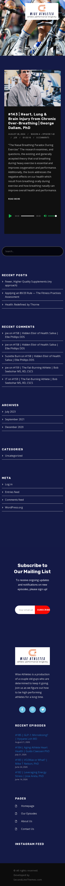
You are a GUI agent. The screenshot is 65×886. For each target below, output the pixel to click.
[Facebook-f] (22, 709)
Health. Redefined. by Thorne (22, 304)
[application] (32, 216)
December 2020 (14, 427)
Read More (14, 199)
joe (15, 137)
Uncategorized (13, 455)
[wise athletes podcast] (41, 12)
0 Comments (42, 137)
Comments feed (14, 499)
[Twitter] (42, 709)
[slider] (52, 218)
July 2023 (10, 411)
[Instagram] (32, 709)
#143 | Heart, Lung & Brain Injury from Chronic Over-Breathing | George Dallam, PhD (32, 121)
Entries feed (12, 492)
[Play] (10, 216)
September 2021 (14, 419)
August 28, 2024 (16, 134)
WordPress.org (14, 507)
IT (6, 379)
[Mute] (45, 216)
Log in (8, 484)
